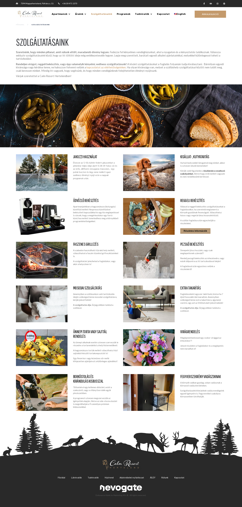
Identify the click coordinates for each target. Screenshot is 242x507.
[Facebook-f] (204, 4)
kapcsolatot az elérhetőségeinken (106, 67)
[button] (61, 14)
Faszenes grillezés (85, 244)
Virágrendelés (190, 331)
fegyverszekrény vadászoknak (200, 376)
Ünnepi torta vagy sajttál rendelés (90, 334)
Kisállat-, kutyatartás (194, 156)
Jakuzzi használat (85, 156)
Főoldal (20, 24)
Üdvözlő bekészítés (85, 200)
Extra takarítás (190, 287)
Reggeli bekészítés (192, 200)
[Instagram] (217, 4)
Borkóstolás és (88, 378)
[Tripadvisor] (211, 4)
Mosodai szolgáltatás (87, 287)
